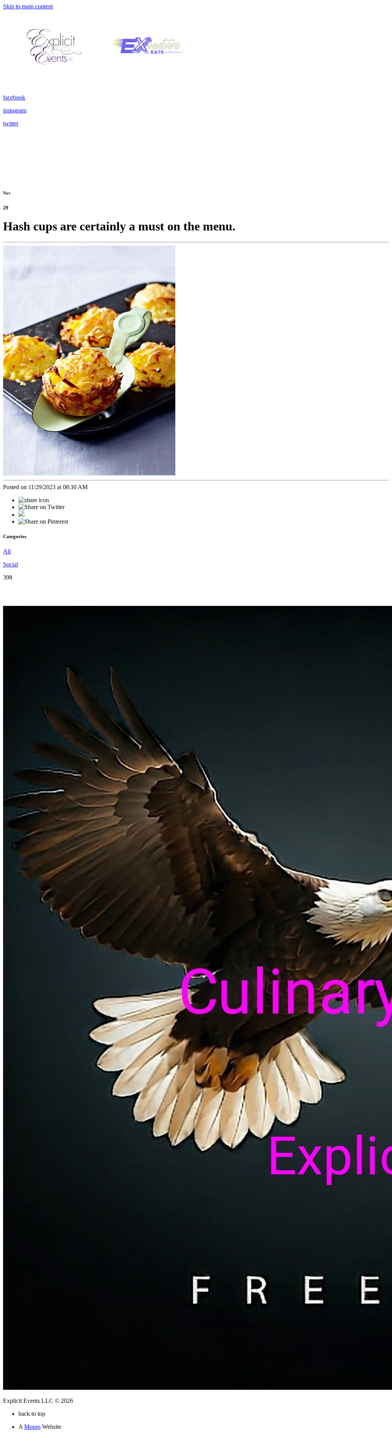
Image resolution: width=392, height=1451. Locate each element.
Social (10, 564)
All (7, 551)
